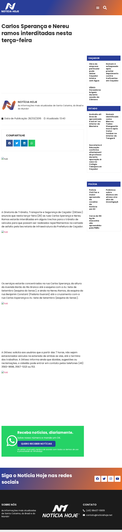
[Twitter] (104, 479)
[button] (97, 7)
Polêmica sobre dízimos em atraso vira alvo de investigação (112, 196)
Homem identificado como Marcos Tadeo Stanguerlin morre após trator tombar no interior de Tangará (112, 126)
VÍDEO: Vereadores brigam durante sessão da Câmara (95, 93)
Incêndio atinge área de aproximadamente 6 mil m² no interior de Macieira (98, 120)
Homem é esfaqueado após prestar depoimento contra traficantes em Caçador (112, 72)
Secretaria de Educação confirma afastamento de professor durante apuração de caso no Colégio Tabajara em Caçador (96, 157)
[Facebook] (97, 479)
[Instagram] (111, 479)
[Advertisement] (42, 68)
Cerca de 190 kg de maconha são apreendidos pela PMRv (95, 222)
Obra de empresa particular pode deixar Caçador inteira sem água (94, 72)
